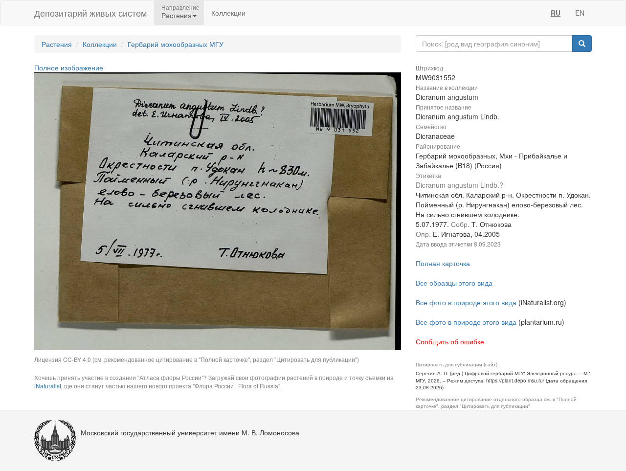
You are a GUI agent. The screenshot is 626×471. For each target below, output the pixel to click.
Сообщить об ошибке (450, 341)
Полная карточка (443, 263)
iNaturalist (47, 385)
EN (579, 13)
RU (555, 13)
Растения (57, 44)
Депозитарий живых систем (90, 12)
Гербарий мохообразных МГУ (176, 44)
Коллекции (228, 13)
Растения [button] (176, 15)
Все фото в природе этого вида (466, 302)
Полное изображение (68, 67)
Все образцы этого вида (454, 283)
